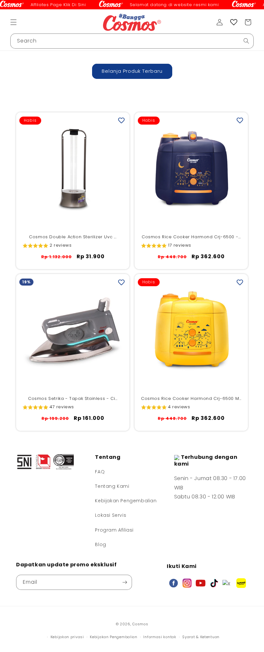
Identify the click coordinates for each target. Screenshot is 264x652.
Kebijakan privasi (67, 636)
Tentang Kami (112, 486)
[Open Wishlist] (234, 22)
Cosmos (140, 624)
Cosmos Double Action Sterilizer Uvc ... (72, 237)
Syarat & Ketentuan (201, 636)
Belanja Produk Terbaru (132, 71)
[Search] (246, 41)
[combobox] (132, 41)
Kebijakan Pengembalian (125, 500)
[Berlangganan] (125, 582)
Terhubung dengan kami (206, 460)
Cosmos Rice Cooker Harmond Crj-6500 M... (191, 399)
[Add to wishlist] (121, 120)
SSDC (142, 630)
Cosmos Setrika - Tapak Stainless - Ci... (73, 399)
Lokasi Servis (110, 515)
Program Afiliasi (114, 530)
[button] (13, 22)
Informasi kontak (159, 636)
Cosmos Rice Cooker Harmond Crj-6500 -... (191, 237)
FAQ (100, 471)
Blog (100, 544)
